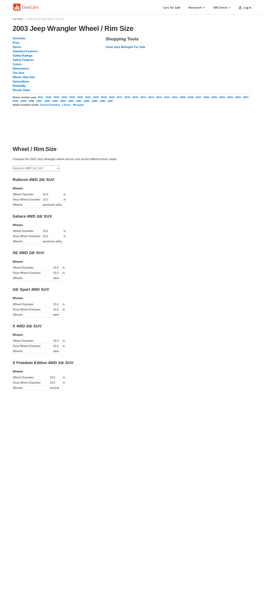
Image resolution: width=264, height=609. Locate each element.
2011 (167, 97)
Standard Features (25, 51)
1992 (71, 101)
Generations (21, 81)
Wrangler (78, 104)
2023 (72, 97)
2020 (96, 97)
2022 (80, 97)
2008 (190, 97)
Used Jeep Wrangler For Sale (125, 47)
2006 (206, 97)
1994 (55, 101)
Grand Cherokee (50, 104)
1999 (23, 101)
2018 (112, 97)
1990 (86, 101)
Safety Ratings (23, 55)
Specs (17, 47)
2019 (104, 97)
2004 (222, 97)
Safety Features (23, 59)
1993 (63, 101)
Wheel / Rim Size (24, 77)
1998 (31, 101)
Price (16, 42)
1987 (110, 101)
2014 (143, 97)
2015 (135, 97)
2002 (238, 97)
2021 (88, 97)
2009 (183, 97)
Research (195, 8)
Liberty (66, 104)
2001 (246, 97)
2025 (56, 97)
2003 (230, 97)
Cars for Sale (171, 8)
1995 (47, 101)
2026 (48, 97)
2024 (64, 97)
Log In (246, 8)
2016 (127, 97)
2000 (15, 101)
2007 (198, 97)
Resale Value (21, 90)
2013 (151, 97)
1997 (39, 101)
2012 (159, 97)
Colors (17, 64)
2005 (214, 97)
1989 (94, 101)
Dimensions (21, 68)
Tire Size (18, 72)
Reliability (19, 85)
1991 (79, 101)
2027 (40, 97)
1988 (102, 101)
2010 (175, 97)
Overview (19, 38)
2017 (119, 97)
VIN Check (220, 8)
